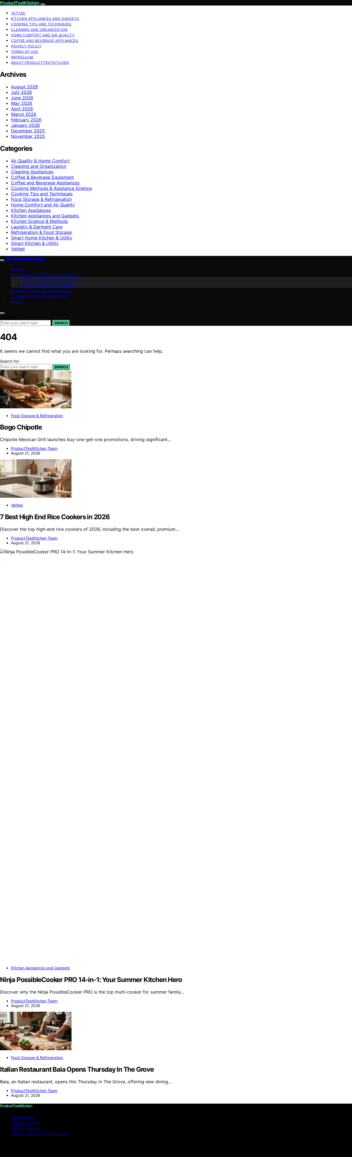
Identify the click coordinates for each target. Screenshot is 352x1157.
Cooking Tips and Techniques (41, 24)
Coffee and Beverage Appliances (44, 41)
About (17, 302)
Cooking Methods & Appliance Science (51, 188)
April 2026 (22, 108)
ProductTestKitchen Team (34, 448)
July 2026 (21, 92)
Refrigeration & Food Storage (41, 232)
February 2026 (26, 119)
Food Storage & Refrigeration (41, 199)
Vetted (18, 13)
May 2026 (21, 103)
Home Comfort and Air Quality (43, 35)
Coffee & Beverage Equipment (42, 177)
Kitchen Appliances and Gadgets (45, 19)
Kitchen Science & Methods (39, 221)
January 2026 (25, 125)
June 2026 (22, 97)
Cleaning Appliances (32, 171)
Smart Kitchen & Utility (35, 243)
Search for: (10, 317)
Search (61, 323)
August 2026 (24, 86)
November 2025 (28, 136)
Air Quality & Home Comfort (40, 160)
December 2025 (28, 130)
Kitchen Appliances (31, 210)
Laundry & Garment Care (36, 226)
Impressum (22, 57)
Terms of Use (24, 52)
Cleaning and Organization (39, 30)
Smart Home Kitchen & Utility (41, 237)
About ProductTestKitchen (40, 63)
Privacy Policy (26, 46)
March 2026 (23, 114)
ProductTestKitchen (19, 3)
